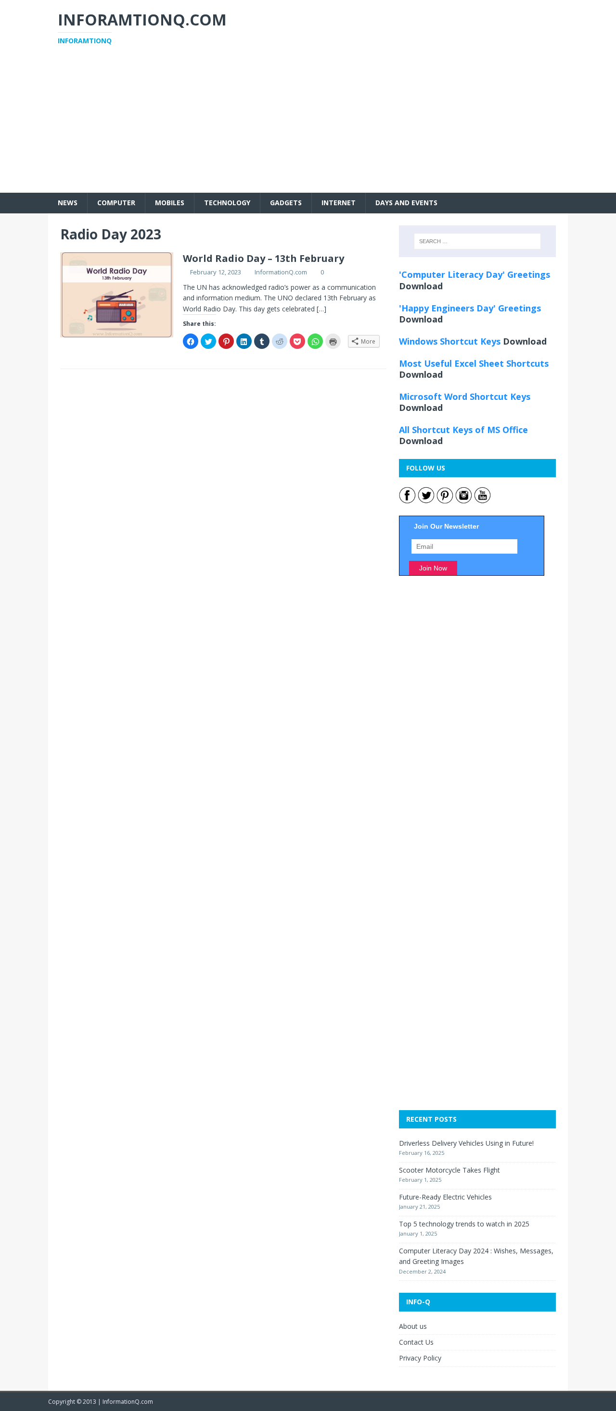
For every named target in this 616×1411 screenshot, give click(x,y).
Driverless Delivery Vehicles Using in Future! (466, 1143)
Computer (116, 202)
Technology (227, 202)
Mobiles (169, 202)
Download (421, 286)
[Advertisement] (308, 125)
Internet (338, 202)
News (67, 202)
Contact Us (416, 1342)
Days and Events (406, 202)
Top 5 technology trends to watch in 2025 (464, 1223)
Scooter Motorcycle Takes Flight (449, 1170)
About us (413, 1326)
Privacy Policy (420, 1357)
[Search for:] (477, 241)
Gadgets (286, 202)
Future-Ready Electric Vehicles (445, 1196)
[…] (321, 308)
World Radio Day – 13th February (263, 258)
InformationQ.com (281, 272)
